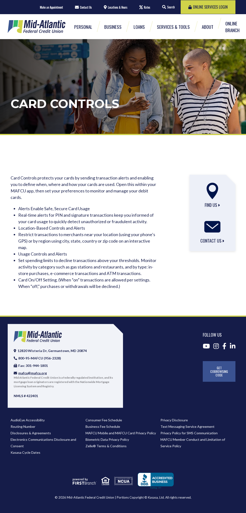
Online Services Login (210, 7)
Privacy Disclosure (174, 420)
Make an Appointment (51, 7)
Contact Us (86, 7)
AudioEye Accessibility (28, 420)
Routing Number (23, 426)
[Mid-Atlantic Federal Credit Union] (36, 26)
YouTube (206, 346)
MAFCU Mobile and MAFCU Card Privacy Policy (121, 433)
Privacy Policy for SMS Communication (189, 433)
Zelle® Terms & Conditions (106, 446)
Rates (147, 7)
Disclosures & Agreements (31, 433)
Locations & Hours (117, 7)
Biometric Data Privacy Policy (107, 439)
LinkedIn (232, 346)
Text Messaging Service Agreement (187, 426)
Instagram (216, 346)
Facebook (224, 346)
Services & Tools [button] (173, 26)
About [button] (207, 26)
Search (171, 7)
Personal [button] (83, 26)
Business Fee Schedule (103, 426)
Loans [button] (139, 26)
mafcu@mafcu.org (32, 373)
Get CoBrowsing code (219, 371)
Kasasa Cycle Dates (25, 452)
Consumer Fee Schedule (104, 420)
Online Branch (232, 27)
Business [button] (113, 26)
